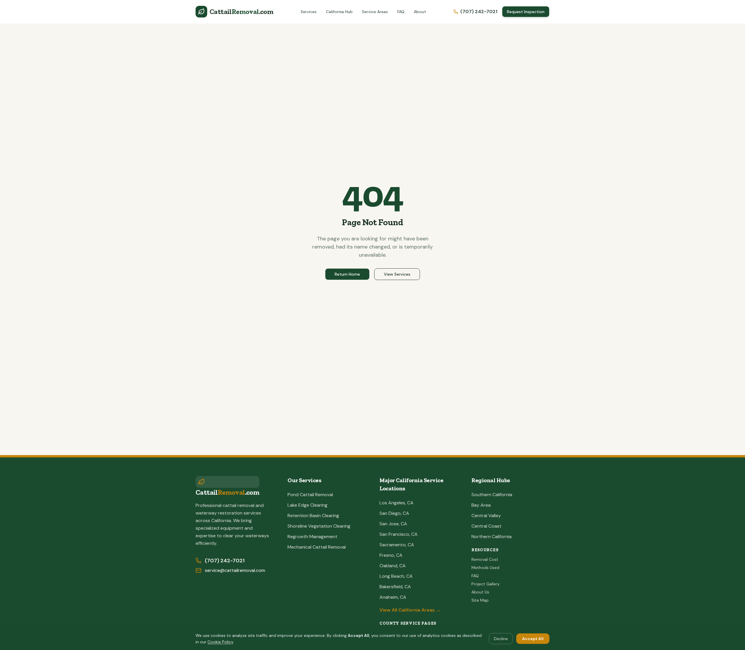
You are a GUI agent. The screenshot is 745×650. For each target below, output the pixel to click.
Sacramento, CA (396, 545)
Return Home (347, 274)
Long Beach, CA (396, 576)
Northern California (491, 536)
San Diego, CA (394, 513)
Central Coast (486, 526)
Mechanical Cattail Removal (317, 547)
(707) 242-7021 (478, 11)
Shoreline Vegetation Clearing (319, 526)
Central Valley (486, 515)
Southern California (491, 495)
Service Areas (375, 11)
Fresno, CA (390, 555)
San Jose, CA (393, 524)
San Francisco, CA (398, 534)
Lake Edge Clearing (307, 505)
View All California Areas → (410, 610)
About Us (480, 592)
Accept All (533, 638)
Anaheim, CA (392, 597)
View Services (397, 274)
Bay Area (481, 505)
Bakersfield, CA (395, 587)
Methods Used (485, 567)
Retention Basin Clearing (313, 515)
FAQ (401, 11)
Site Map (480, 600)
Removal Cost (484, 559)
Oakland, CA (392, 566)
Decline (501, 638)
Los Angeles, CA (396, 503)
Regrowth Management (312, 536)
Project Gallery (485, 583)
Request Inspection (525, 11)
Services (309, 11)
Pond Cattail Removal (310, 495)
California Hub (339, 11)
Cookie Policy (220, 641)
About (420, 11)
